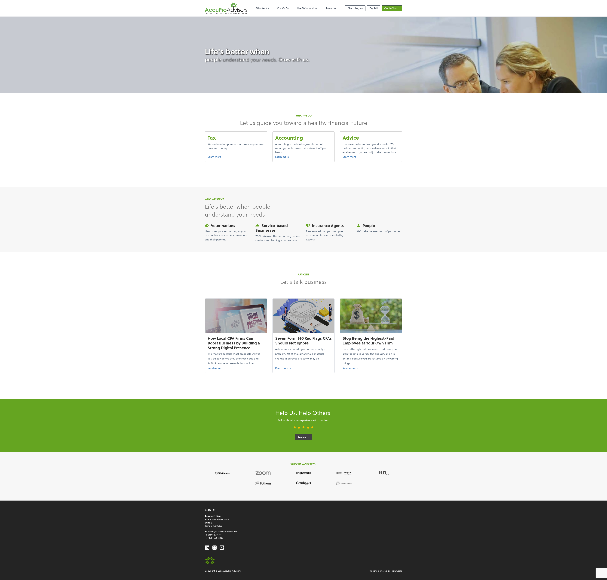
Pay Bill (373, 8)
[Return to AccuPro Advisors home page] (226, 8)
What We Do (262, 7)
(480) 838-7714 (215, 534)
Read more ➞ (236, 368)
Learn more (220, 156)
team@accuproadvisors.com (222, 531)
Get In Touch (391, 8)
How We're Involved (307, 7)
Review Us (304, 437)
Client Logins (355, 8)
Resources (330, 7)
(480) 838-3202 (215, 537)
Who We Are (283, 7)
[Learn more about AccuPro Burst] (210, 560)
